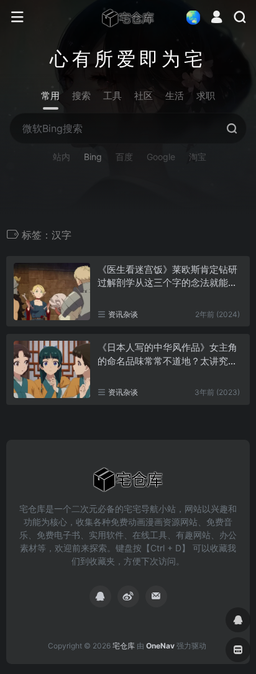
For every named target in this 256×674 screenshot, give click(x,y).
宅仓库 (123, 645)
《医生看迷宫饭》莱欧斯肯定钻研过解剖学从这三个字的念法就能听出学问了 (167, 276)
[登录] (216, 18)
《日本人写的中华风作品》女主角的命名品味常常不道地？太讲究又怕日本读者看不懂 (167, 354)
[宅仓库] (128, 17)
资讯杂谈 (123, 314)
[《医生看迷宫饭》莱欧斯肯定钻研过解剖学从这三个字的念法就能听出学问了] (52, 291)
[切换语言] (189, 17)
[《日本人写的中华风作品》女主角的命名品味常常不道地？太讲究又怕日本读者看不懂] (52, 369)
